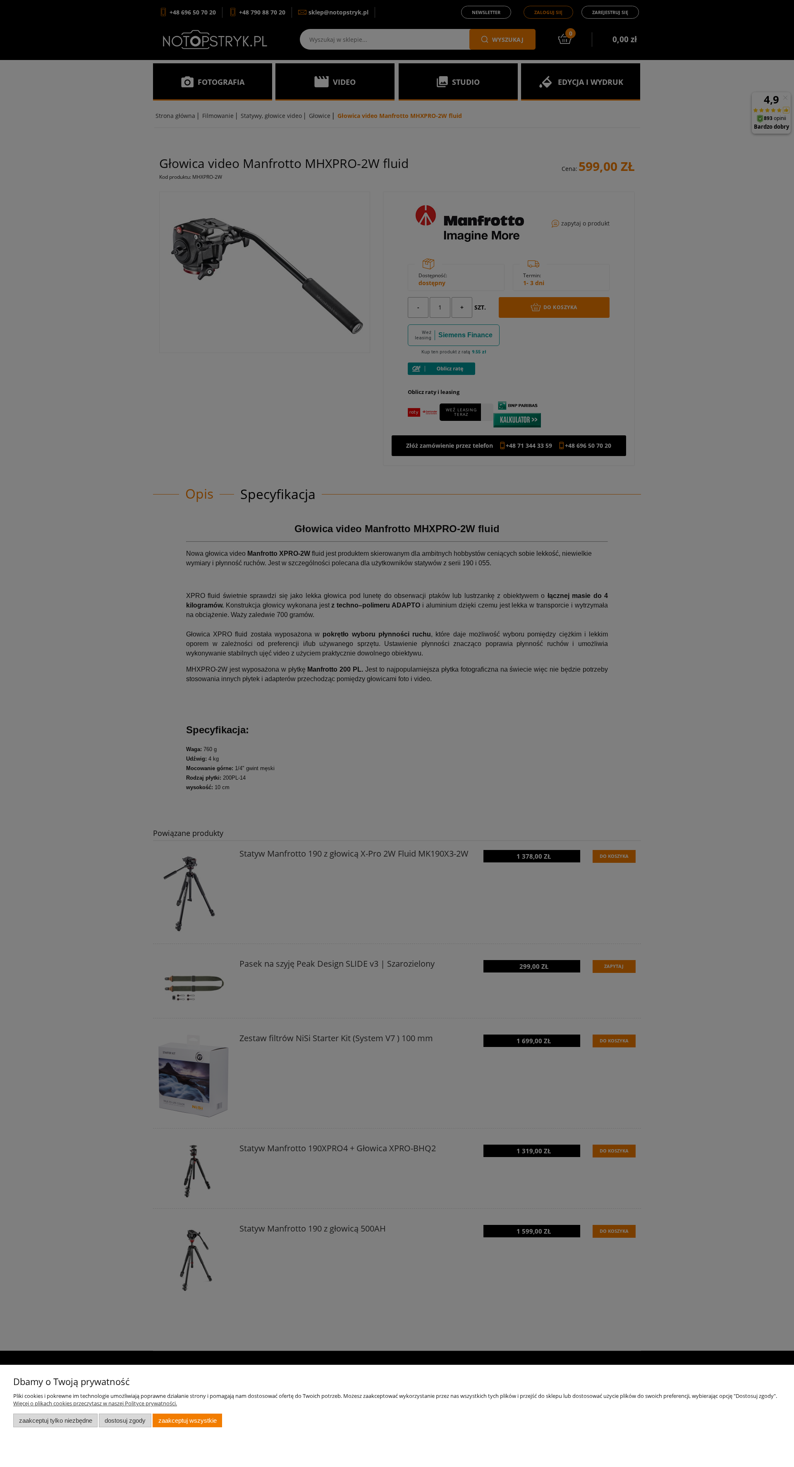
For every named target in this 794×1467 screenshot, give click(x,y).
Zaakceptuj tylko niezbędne (55, 1420)
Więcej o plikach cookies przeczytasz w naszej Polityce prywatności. (95, 1403)
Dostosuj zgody (125, 1420)
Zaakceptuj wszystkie (187, 1420)
